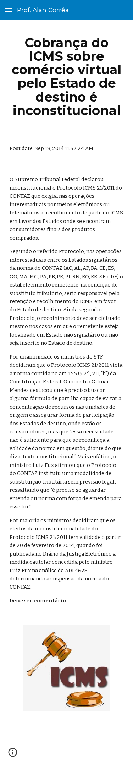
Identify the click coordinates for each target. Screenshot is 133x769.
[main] (67, 76)
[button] (8, 10)
